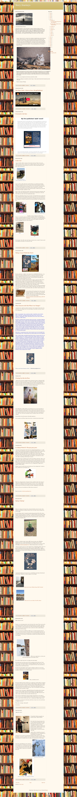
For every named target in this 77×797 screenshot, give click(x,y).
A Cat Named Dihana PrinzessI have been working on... (55, 22)
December (52, 20)
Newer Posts (17, 782)
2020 (50, 37)
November (52, 26)
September (52, 29)
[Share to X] (32, 85)
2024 (50, 14)
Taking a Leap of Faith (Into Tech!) (24, 253)
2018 (50, 39)
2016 (50, 42)
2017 (50, 41)
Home (30, 782)
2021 (50, 19)
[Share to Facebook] (33, 85)
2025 (50, 13)
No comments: (28, 108)
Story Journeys (22, 5)
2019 (50, 38)
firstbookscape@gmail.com (26, 491)
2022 (50, 17)
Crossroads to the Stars (21, 114)
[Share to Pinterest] (34, 85)
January (51, 35)
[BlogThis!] (31, 85)
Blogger (46, 790)
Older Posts (43, 782)
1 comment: (27, 247)
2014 (50, 45)
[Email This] (30, 85)
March (51, 33)
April (51, 32)
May (51, 30)
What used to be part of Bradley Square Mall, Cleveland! (34, 588)
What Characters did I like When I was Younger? (27, 305)
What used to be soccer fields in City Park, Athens (32, 600)
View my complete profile (52, 52)
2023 (50, 16)
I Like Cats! (18, 160)
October (51, 28)
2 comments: (27, 85)
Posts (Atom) (21, 784)
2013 (50, 47)
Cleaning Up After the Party (22, 378)
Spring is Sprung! (19, 501)
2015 (50, 44)
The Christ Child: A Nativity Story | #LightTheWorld (28, 90)
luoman (40, 790)
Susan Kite (51, 51)
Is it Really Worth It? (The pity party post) (26, 447)
